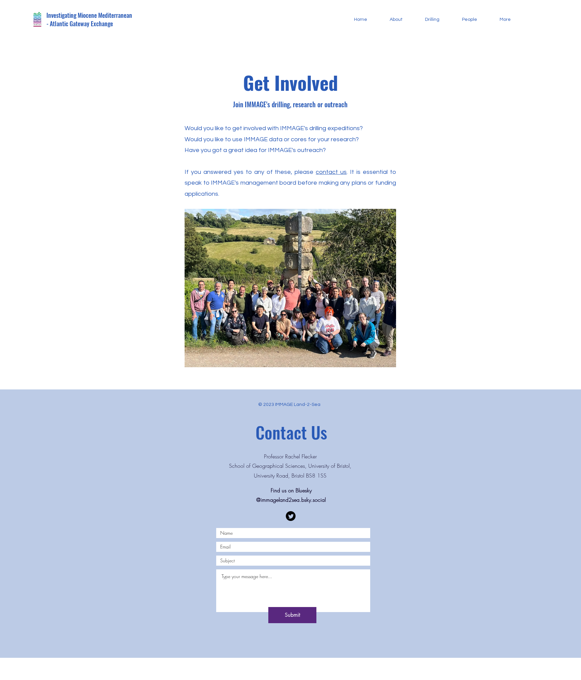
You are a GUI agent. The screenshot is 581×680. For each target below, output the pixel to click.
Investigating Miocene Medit (78, 15)
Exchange (101, 23)
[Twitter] (291, 516)
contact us (331, 172)
